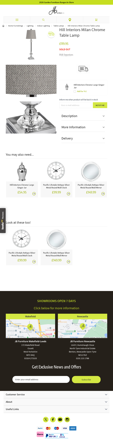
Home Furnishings (15, 25)
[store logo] (56, 10)
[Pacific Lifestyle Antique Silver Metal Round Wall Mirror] (91, 171)
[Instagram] (67, 419)
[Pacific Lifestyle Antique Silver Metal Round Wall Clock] (56, 171)
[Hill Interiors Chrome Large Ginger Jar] (22, 171)
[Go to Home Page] (3, 25)
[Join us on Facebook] (53, 419)
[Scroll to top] (110, 423)
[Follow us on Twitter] (46, 419)
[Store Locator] (70, 19)
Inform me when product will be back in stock (78, 99)
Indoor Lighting (43, 25)
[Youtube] (60, 419)
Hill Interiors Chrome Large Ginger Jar (89, 86)
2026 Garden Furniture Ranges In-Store (56, 2)
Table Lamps (58, 25)
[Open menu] (17, 19)
